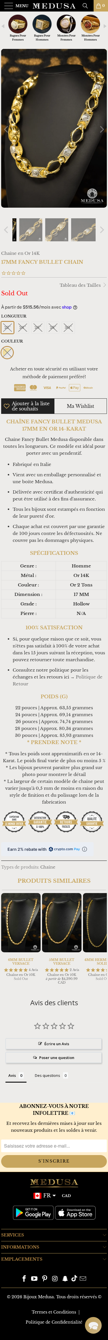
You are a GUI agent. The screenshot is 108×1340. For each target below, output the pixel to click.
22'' (7, 327)
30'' (68, 327)
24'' (22, 327)
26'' (38, 327)
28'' (53, 327)
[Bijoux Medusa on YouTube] (34, 1279)
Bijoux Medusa (38, 1296)
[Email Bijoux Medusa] (83, 1279)
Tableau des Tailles (81, 285)
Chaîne (47, 867)
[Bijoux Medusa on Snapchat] (65, 1279)
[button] (93, 1325)
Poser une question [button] (56, 1057)
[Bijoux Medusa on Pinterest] (45, 1279)
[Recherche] (87, 5)
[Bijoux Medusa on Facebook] (24, 1279)
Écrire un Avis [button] (56, 1043)
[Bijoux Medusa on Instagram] (55, 1279)
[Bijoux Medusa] (54, 6)
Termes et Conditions (54, 1312)
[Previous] (6, 129)
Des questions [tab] (47, 1075)
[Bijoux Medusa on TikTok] (74, 1279)
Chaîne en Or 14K (20, 253)
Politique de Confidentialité (54, 1322)
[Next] (101, 129)
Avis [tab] (12, 1075)
